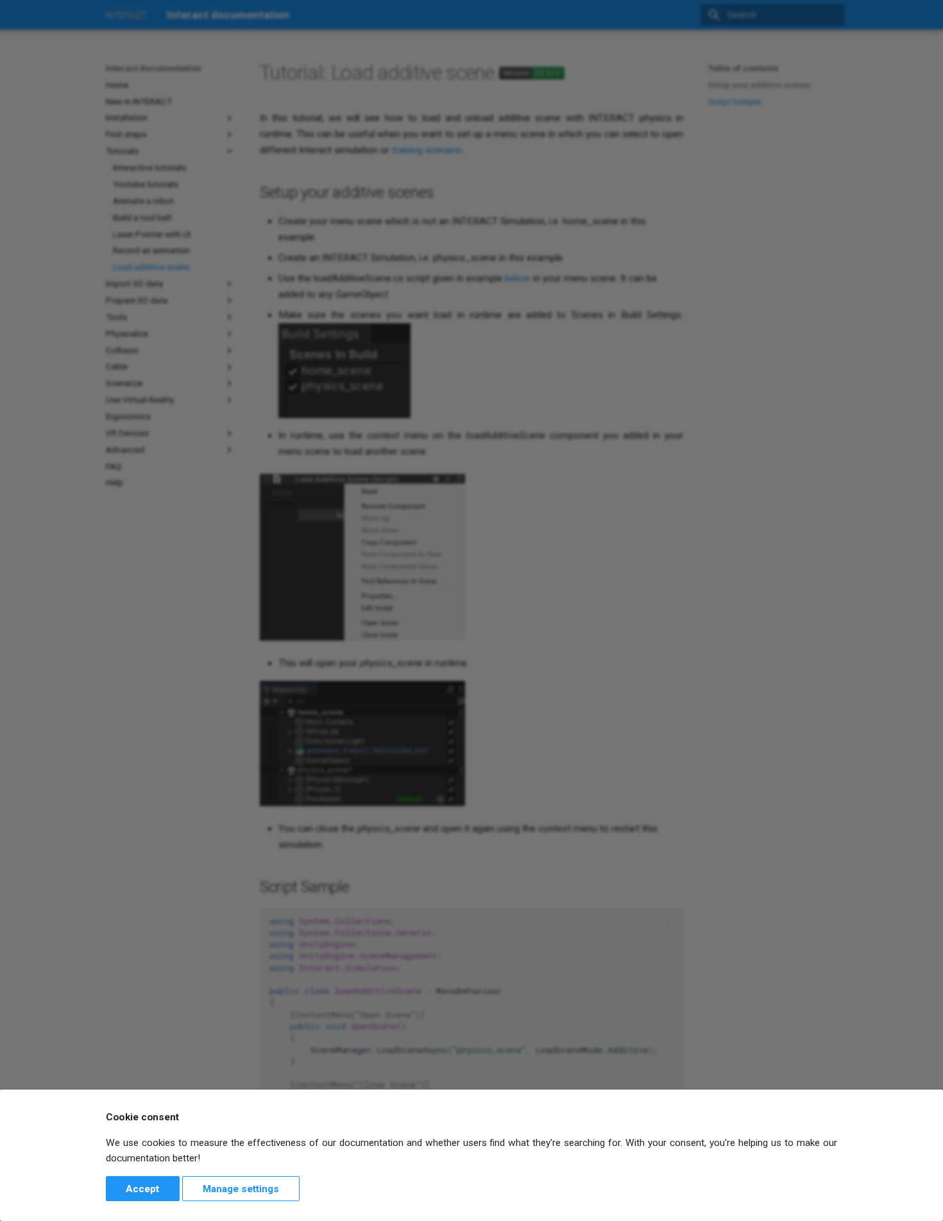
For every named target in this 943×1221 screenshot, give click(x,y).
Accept (142, 1189)
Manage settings (241, 1189)
